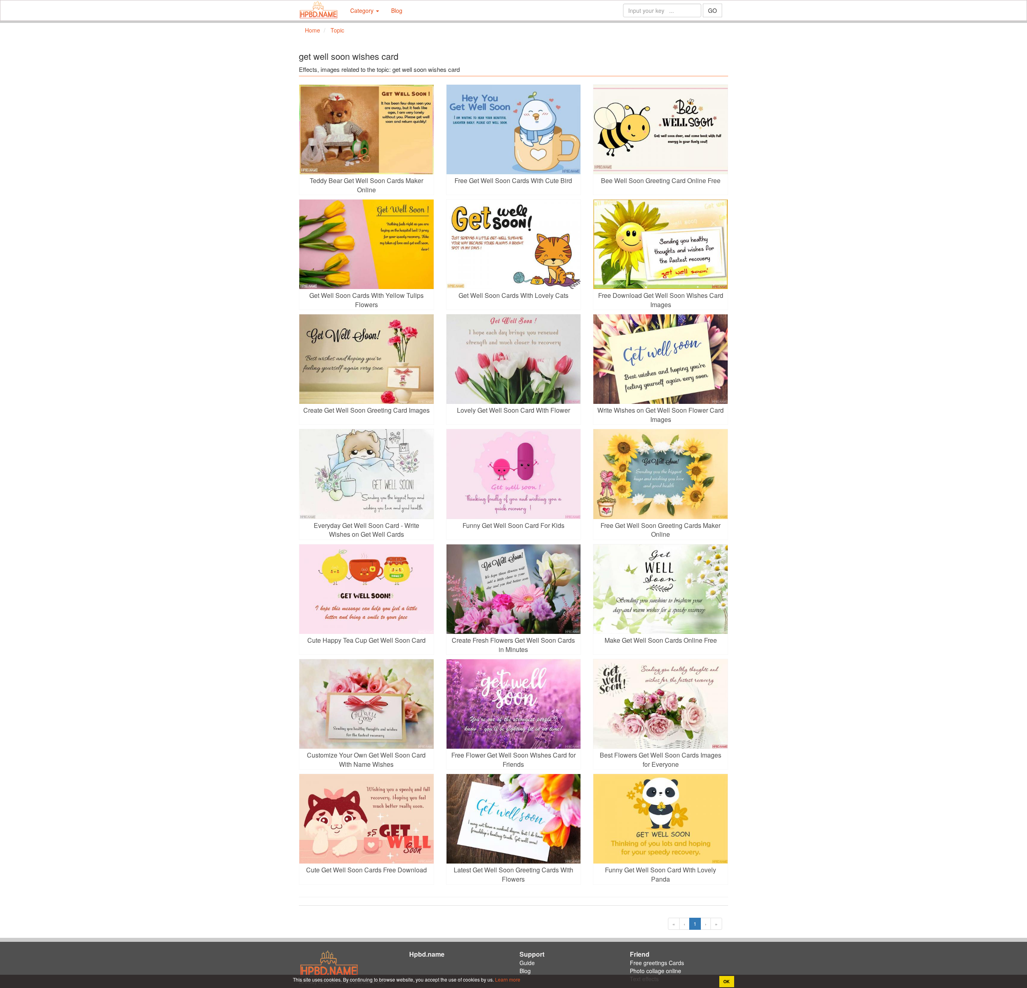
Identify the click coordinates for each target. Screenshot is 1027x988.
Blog (396, 10)
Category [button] (362, 10)
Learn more (507, 979)
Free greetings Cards (657, 963)
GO (712, 10)
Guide (527, 963)
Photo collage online (655, 971)
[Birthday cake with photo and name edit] (318, 10)
